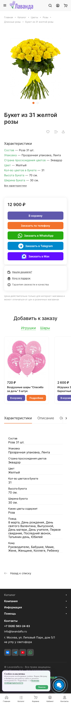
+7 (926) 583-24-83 (17, 626)
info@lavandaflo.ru (15, 631)
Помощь (10, 613)
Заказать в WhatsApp (38, 235)
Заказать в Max (38, 256)
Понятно (41, 687)
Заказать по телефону (35, 225)
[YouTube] (22, 652)
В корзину (35, 215)
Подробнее (36, 397)
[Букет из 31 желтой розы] (35, 69)
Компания (11, 601)
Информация (13, 607)
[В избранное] (48, 131)
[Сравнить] (56, 131)
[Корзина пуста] (65, 5)
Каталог (9, 595)
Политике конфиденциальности (21, 682)
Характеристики (18, 418)
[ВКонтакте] (7, 652)
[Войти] (57, 5)
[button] (33, 103)
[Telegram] (15, 652)
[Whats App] (30, 652)
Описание (45, 418)
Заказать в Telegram (39, 246)
